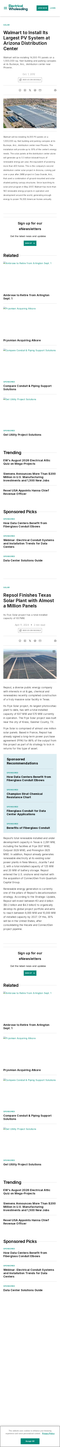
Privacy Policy (48, 1434)
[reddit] (35, 90)
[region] (30, 1436)
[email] (40, 90)
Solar (6, 25)
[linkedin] (25, 90)
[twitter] (30, 90)
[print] (55, 90)
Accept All (30, 1441)
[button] (5, 8)
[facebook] (20, 90)
